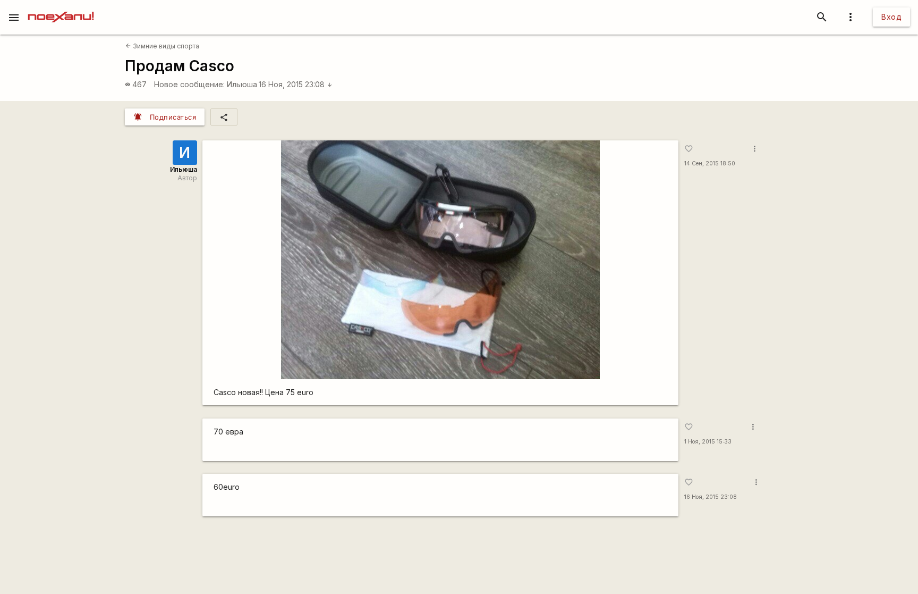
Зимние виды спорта (162, 46)
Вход (891, 16)
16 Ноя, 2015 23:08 (296, 84)
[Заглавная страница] (61, 7)
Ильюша (242, 84)
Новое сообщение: (189, 84)
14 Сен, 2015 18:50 (709, 163)
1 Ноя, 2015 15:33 (708, 441)
